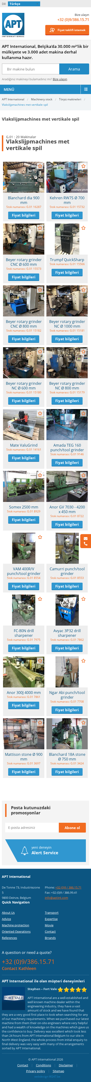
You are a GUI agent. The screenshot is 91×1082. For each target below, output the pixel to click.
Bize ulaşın (60, 79)
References (9, 938)
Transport (52, 912)
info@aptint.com (56, 898)
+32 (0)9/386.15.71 (73, 19)
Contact (50, 931)
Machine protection (15, 925)
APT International (13, 25)
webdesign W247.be (47, 1076)
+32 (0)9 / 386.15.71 (68, 887)
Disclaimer (66, 1065)
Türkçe (15, 4)
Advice (6, 919)
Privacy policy (35, 1071)
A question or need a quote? (27, 952)
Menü (9, 89)
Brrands (50, 938)
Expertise (51, 919)
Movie (49, 925)
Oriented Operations (16, 931)
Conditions (43, 1065)
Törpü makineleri (70, 99)
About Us (8, 912)
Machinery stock (41, 99)
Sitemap (58, 1071)
